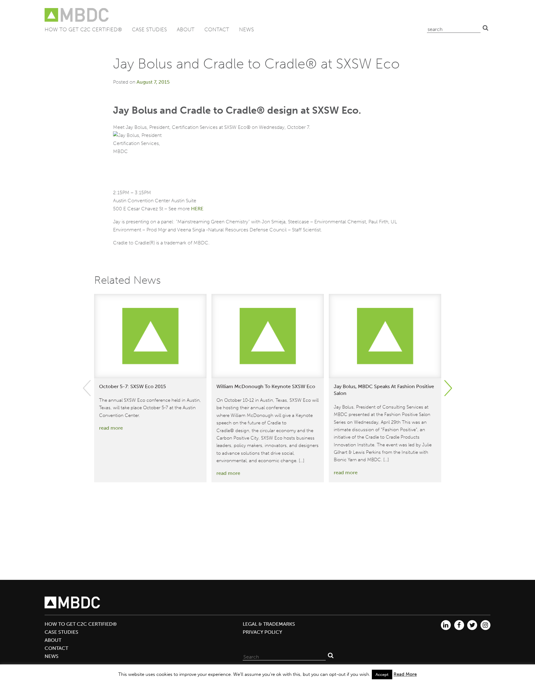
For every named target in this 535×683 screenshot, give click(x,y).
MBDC (77, 15)
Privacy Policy (262, 632)
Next (448, 388)
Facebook (459, 625)
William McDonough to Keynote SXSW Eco (265, 386)
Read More (405, 674)
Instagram (485, 625)
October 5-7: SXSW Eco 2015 (132, 386)
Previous (87, 388)
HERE (197, 209)
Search (485, 28)
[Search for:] (284, 655)
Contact (216, 29)
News (246, 29)
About (185, 29)
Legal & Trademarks (269, 624)
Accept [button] (382, 674)
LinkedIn (446, 625)
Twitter (472, 625)
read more (111, 428)
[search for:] (454, 28)
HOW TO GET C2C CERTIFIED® (83, 29)
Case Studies (149, 29)
